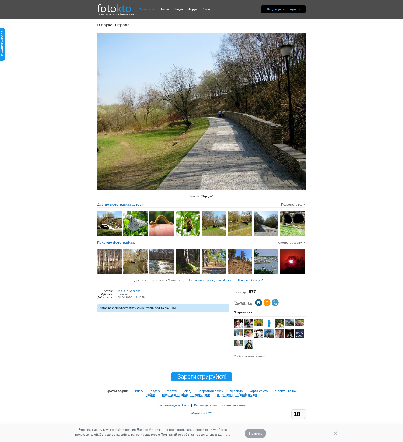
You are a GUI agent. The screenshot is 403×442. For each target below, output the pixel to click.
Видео (178, 9)
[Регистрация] (2, 60)
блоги (139, 391)
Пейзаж (123, 294)
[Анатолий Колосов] (289, 337)
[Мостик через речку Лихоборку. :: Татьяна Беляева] (109, 235)
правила (236, 391)
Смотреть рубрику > (291, 242)
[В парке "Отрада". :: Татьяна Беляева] (214, 235)
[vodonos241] (258, 325)
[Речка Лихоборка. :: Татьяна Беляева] (240, 235)
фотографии (117, 391)
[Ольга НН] (299, 337)
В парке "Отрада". (251, 280)
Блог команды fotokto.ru (173, 405)
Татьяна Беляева (129, 291)
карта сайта (259, 391)
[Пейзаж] (109, 273)
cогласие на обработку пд (237, 394)
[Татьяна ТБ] (258, 337)
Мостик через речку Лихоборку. (209, 280)
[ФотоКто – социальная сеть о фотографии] (114, 6)
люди (188, 391)
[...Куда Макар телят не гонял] (240, 273)
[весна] (135, 273)
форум (172, 391)
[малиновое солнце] (292, 273)
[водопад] (161, 273)
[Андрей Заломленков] (279, 327)
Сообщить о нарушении (250, 356)
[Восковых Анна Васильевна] (299, 325)
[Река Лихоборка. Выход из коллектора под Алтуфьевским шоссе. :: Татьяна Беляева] (292, 235)
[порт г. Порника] (266, 273)
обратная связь (211, 391)
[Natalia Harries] (289, 324)
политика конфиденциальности (186, 394)
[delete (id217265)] (269, 327)
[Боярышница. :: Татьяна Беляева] (135, 235)
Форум (192, 9)
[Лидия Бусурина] (238, 335)
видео (155, 391)
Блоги (165, 9)
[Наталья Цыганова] (248, 336)
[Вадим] (238, 345)
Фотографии (147, 9)
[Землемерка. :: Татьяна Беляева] (161, 235)
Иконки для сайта (233, 405)
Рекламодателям (205, 405)
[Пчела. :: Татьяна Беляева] (188, 235)
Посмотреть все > (293, 204)
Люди (206, 9)
